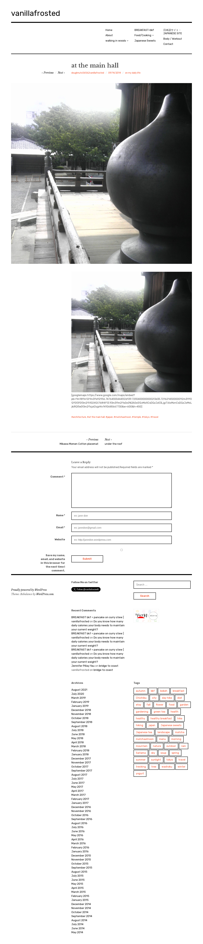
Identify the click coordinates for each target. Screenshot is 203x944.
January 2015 (79, 900)
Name (60, 515)
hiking (139, 725)
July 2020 (77, 693)
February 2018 (80, 750)
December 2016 (81, 807)
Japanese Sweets (145, 40)
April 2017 (77, 790)
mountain (141, 746)
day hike (167, 697)
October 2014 (79, 912)
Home (108, 30)
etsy (138, 704)
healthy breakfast (161, 718)
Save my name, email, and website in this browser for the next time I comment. (53, 563)
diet (179, 697)
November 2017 (81, 762)
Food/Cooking (142, 35)
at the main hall (97, 417)
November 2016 (81, 811)
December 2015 (81, 855)
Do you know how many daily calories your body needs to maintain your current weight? (97, 625)
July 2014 (77, 924)
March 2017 (78, 794)
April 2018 (77, 742)
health (174, 711)
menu (162, 739)
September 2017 (81, 770)
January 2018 (80, 754)
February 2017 (80, 799)
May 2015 (77, 883)
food (171, 704)
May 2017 (77, 786)
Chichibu (141, 697)
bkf (153, 690)
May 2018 (77, 738)
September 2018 (81, 722)
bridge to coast (108, 665)
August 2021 (79, 689)
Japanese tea (144, 732)
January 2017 (79, 802)
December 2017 (81, 758)
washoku (167, 766)
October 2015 (79, 863)
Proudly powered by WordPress (29, 589)
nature (157, 746)
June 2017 (78, 782)
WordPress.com (45, 594)
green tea (159, 711)
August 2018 (79, 726)
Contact (168, 44)
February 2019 (80, 701)
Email (60, 527)
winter (181, 766)
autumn (140, 690)
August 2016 (79, 823)
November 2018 (81, 714)
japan (110, 417)
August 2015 (79, 871)
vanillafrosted (35, 13)
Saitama (141, 752)
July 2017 (77, 778)
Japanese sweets (171, 725)
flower (159, 704)
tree (153, 766)
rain (183, 746)
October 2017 (79, 766)
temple (137, 417)
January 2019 (79, 705)
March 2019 (78, 697)
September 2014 (81, 916)
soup (163, 752)
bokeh (163, 690)
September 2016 (81, 819)
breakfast (178, 690)
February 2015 (80, 896)
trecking (141, 766)
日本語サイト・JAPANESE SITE (172, 32)
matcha (179, 732)
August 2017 (79, 774)
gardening (142, 711)
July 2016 (77, 827)
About (109, 35)
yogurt (140, 773)
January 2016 (79, 851)
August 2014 (79, 920)
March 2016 (78, 843)
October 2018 (79, 718)
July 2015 (77, 875)
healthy (140, 718)
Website (60, 539)
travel (155, 417)
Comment (57, 476)
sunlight (156, 759)
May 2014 (77, 932)
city (154, 697)
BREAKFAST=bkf (144, 30)
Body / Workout (172, 38)
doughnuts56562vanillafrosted (87, 73)
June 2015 (78, 879)
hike (179, 718)
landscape (163, 732)
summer (141, 759)
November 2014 (81, 908)
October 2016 (79, 815)
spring (175, 752)
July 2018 (77, 730)
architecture (79, 417)
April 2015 (77, 887)
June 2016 (78, 831)
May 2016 (77, 835)
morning (176, 739)
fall (149, 704)
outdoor (171, 746)
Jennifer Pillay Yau (83, 665)
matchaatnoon (123, 417)
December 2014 (81, 904)
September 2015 (81, 867)
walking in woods (115, 40)
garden (184, 704)
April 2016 (77, 839)
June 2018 (78, 734)
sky (153, 752)
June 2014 (78, 928)
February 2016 (80, 847)
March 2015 (78, 891)
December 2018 (81, 710)
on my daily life (133, 73)
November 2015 (81, 859)
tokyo (147, 417)
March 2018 (78, 746)
